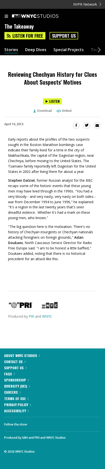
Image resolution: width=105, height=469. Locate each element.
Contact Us (13, 361)
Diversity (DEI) (15, 386)
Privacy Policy (16, 404)
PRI (31, 316)
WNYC (47, 316)
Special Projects (68, 49)
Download (44, 111)
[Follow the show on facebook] (35, 423)
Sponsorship (15, 379)
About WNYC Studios (20, 355)
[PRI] (20, 307)
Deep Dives (35, 49)
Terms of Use (15, 398)
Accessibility (15, 410)
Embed (67, 111)
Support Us (64, 36)
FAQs (8, 373)
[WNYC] (50, 307)
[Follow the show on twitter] (49, 423)
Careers (11, 392)
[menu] (6, 16)
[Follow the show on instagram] (62, 423)
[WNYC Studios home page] (41, 16)
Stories (11, 49)
